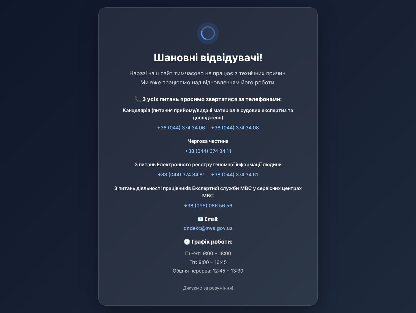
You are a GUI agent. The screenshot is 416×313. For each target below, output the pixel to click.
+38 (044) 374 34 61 (234, 174)
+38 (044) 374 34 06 (181, 128)
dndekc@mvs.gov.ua (208, 228)
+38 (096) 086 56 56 (208, 205)
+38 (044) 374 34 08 (235, 128)
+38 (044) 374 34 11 (208, 151)
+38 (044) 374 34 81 (181, 174)
